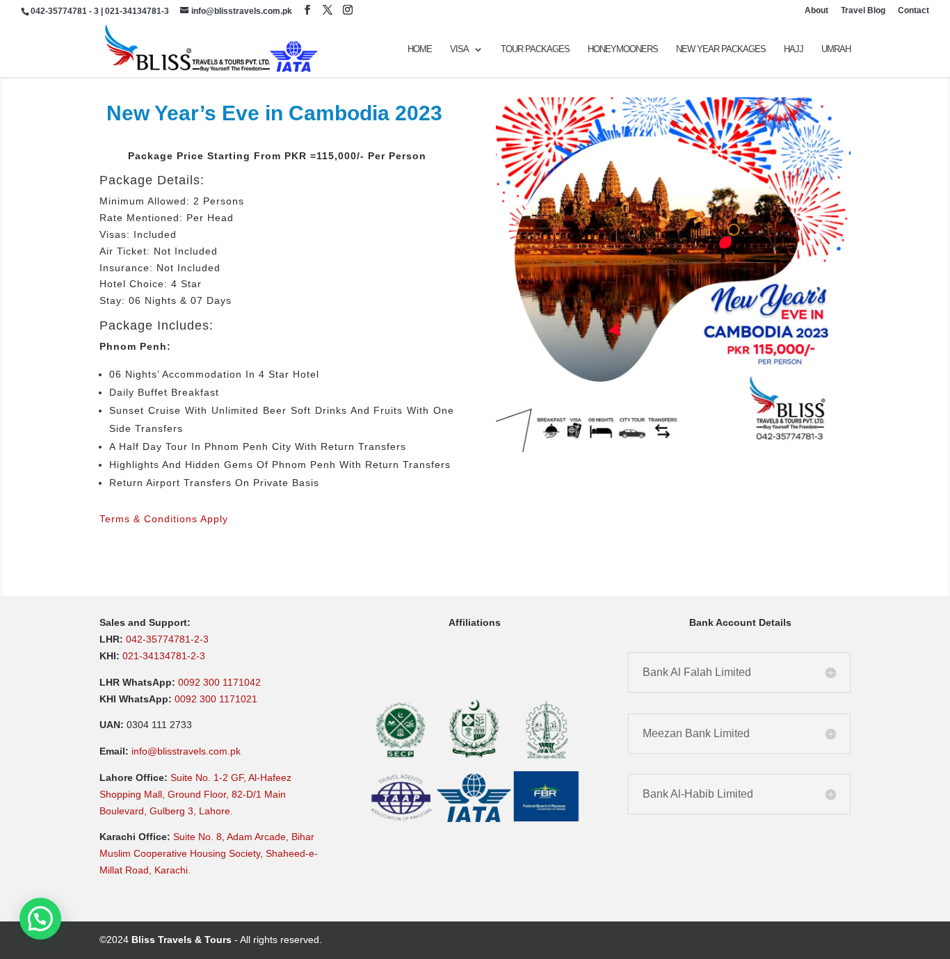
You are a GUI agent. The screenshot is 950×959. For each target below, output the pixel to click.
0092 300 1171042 (219, 682)
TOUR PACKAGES (535, 49)
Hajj (793, 49)
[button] (40, 919)
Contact (913, 10)
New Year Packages (721, 49)
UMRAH (836, 49)
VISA (459, 49)
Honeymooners (623, 49)
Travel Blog (863, 10)
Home (420, 49)
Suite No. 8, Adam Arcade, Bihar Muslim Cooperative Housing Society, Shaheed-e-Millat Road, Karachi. (208, 853)
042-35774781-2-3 (167, 639)
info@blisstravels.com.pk (186, 751)
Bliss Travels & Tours (181, 939)
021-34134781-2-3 (163, 655)
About (816, 10)
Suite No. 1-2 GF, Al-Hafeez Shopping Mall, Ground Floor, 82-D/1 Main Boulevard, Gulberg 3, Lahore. (195, 794)
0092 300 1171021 (216, 698)
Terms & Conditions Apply (163, 518)
